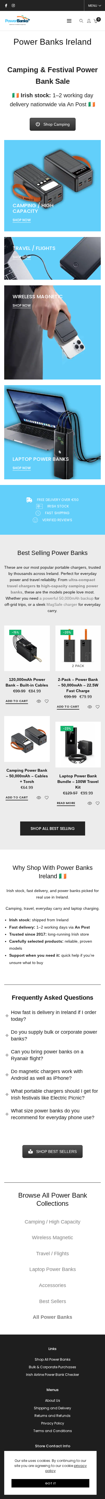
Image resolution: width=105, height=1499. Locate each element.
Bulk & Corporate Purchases (52, 1367)
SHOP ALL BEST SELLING (53, 828)
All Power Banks (52, 1317)
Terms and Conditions (52, 1430)
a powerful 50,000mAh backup (66, 598)
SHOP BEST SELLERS (56, 1151)
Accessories (52, 1285)
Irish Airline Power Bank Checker (52, 1374)
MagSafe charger (61, 604)
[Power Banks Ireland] (17, 24)
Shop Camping (56, 124)
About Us (52, 1400)
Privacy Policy (52, 1423)
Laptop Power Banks (52, 1269)
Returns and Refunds (52, 1415)
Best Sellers (52, 1301)
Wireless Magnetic (52, 1237)
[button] (17, 701)
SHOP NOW (22, 220)
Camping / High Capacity (52, 1222)
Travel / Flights (52, 1253)
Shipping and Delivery (52, 1408)
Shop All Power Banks (53, 1359)
